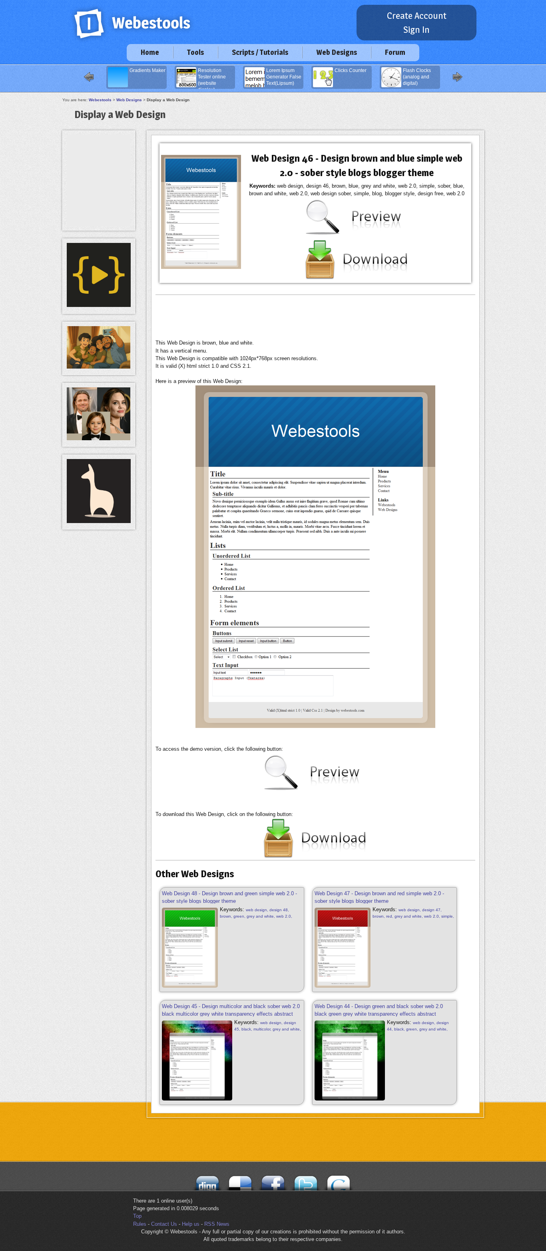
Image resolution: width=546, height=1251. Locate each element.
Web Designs (336, 52)
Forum (395, 52)
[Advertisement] (315, 317)
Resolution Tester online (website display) (212, 78)
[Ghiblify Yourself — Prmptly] (99, 367)
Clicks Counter (351, 70)
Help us (190, 1224)
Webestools (100, 100)
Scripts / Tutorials (260, 52)
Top (137, 1216)
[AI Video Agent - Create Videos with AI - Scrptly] (99, 305)
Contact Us (164, 1224)
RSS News (216, 1224)
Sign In (416, 29)
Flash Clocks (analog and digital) (417, 77)
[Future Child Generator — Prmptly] (99, 438)
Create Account (416, 15)
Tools (195, 52)
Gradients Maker (147, 70)
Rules (139, 1224)
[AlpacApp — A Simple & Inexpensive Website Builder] (99, 521)
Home (150, 52)
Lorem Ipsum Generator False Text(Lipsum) (283, 77)
